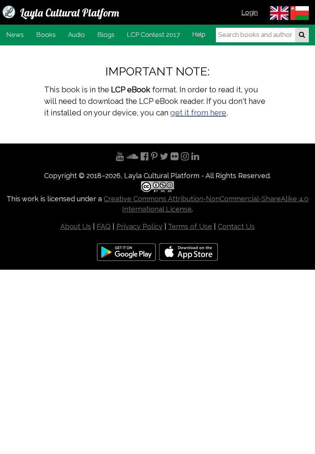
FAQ (104, 226)
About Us (75, 226)
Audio (76, 34)
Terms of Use (190, 226)
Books (46, 34)
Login (249, 12)
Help (199, 34)
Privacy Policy (139, 226)
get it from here (198, 112)
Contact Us (236, 226)
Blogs (105, 34)
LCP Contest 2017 (153, 34)
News (15, 34)
